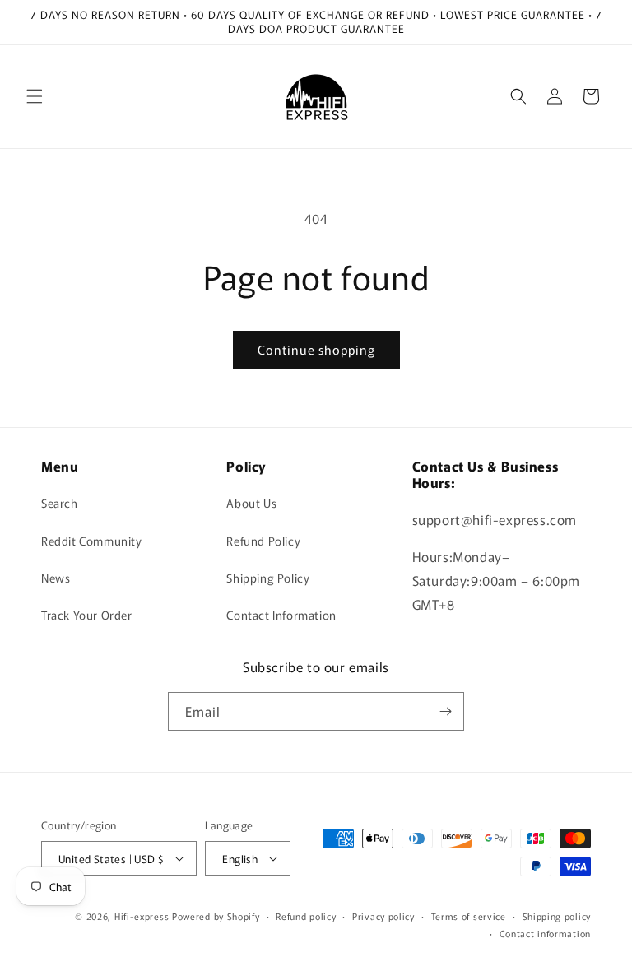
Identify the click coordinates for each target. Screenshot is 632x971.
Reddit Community (91, 540)
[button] (34, 96)
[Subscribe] (445, 711)
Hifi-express (141, 915)
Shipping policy (557, 915)
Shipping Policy (267, 577)
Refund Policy (263, 540)
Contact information (545, 933)
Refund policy (306, 915)
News (55, 577)
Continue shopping (316, 349)
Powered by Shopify (216, 915)
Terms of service (468, 915)
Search (59, 503)
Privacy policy (383, 915)
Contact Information (281, 614)
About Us (251, 503)
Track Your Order (86, 614)
